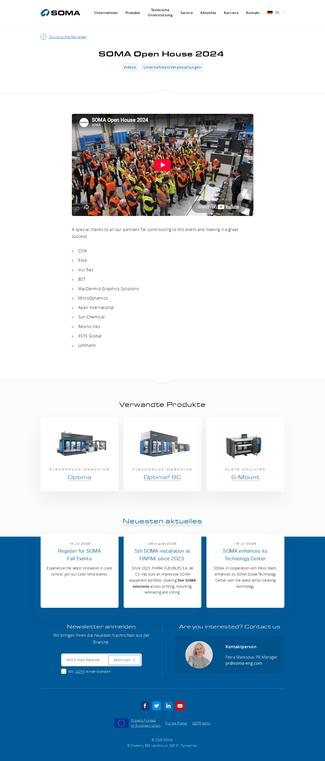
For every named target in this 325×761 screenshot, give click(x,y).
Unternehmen (106, 12)
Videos (130, 67)
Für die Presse (176, 723)
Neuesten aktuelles (162, 521)
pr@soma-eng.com (243, 663)
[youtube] (180, 705)
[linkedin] (168, 705)
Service (187, 12)
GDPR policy (201, 723)
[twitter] (156, 705)
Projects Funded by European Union (145, 723)
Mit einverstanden (89, 671)
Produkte (132, 13)
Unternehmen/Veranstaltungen (172, 67)
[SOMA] (60, 13)
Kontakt (252, 12)
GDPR (80, 671)
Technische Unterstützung (160, 12)
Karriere (231, 12)
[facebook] (145, 705)
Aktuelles (208, 12)
